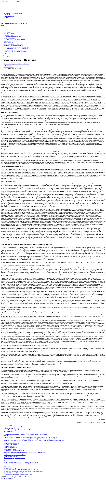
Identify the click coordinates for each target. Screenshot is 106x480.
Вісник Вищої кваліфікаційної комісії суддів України (19, 430)
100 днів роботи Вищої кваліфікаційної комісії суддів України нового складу (25, 434)
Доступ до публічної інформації (13, 13)
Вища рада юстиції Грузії (11, 456)
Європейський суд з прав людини (13, 472)
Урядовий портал (9, 446)
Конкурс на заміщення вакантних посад (15, 433)
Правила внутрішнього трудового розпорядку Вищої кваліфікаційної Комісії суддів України (30, 439)
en (4, 10)
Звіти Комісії (7, 436)
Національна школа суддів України (14, 450)
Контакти (6, 17)
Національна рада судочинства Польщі (15, 455)
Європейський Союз (10, 468)
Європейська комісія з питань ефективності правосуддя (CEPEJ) (22, 469)
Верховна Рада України (10, 444)
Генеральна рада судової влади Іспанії (14, 458)
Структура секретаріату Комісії (13, 427)
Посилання (7, 14)
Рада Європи (7, 466)
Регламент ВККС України (11, 428)
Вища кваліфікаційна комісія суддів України (14, 23)
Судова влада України (10, 449)
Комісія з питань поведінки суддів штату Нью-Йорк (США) (21, 462)
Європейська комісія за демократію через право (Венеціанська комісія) (24, 471)
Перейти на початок (6, 478)
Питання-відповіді (9, 16)
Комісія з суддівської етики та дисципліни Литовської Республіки (22, 460)
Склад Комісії (8, 425)
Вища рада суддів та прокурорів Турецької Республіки (19, 463)
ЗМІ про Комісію (8, 67)
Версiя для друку (5, 56)
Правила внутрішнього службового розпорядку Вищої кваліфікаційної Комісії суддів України (30, 437)
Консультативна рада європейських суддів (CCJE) (18, 474)
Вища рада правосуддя (10, 447)
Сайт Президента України (11, 443)
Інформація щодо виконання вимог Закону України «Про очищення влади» (25, 452)
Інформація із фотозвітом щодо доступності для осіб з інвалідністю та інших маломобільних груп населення (34, 440)
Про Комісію (7, 65)
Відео (2, 25)
